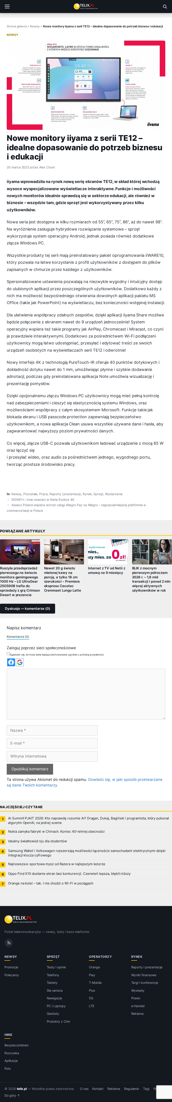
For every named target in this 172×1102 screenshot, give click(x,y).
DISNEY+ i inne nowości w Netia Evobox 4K (42, 499)
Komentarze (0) (18, 636)
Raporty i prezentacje (65, 494)
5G (91, 998)
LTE (91, 1006)
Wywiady (138, 990)
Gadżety (53, 1013)
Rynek (87, 494)
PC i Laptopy (56, 1006)
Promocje (11, 967)
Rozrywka (11, 1053)
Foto (7, 1068)
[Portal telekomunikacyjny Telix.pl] (86, 6)
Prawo (135, 998)
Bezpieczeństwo (16, 1045)
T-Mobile (95, 982)
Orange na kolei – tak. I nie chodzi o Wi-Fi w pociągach (50, 883)
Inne (8, 1035)
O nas (84, 1089)
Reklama (137, 1013)
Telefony (53, 975)
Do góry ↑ (12, 1095)
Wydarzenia (114, 494)
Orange (94, 967)
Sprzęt (98, 494)
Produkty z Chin (58, 1021)
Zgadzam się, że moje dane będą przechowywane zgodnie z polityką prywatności (57, 654)
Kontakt (97, 1089)
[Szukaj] (165, 6)
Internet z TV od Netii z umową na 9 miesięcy (106, 570)
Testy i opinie (56, 967)
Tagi (146, 1089)
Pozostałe (30, 494)
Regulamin (131, 1089)
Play (92, 975)
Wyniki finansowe (143, 975)
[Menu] (7, 6)
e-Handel (138, 1006)
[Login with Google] (20, 662)
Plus (92, 990)
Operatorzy (100, 956)
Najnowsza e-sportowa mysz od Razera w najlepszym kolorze (56, 864)
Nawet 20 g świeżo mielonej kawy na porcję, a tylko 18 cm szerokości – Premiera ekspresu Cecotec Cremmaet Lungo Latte (62, 579)
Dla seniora (55, 990)
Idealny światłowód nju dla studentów (37, 841)
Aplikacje (11, 1061)
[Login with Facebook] (11, 662)
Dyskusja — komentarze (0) (27, 609)
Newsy (35, 26)
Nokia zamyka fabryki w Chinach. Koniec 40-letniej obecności (56, 832)
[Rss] (8, 943)
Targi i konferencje (144, 982)
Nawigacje (54, 998)
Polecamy (11, 975)
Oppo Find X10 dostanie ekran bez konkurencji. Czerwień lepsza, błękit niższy (69, 874)
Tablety (52, 982)
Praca (43, 494)
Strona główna (17, 26)
